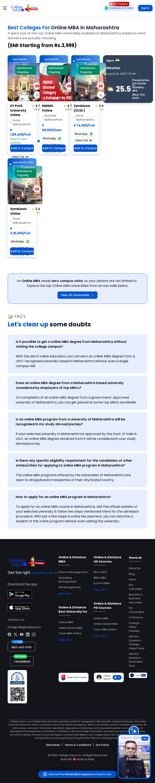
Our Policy (102, 745)
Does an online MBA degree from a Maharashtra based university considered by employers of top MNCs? (70, 385)
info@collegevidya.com (24, 627)
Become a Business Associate (135, 598)
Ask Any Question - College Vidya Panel (136, 642)
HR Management (70, 587)
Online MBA (66, 622)
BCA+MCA (100, 572)
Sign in (145, 8)
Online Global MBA (71, 628)
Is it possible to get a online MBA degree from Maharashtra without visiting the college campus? (71, 344)
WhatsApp (49, 138)
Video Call (18, 156)
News (132, 579)
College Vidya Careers (134, 627)
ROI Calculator (135, 587)
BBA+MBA (100, 578)
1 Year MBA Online (70, 633)
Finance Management (73, 572)
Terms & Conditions (78, 745)
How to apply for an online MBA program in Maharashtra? (63, 497)
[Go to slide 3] (60, 99)
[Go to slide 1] (22, 99)
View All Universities (75, 295)
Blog (132, 574)
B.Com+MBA (102, 583)
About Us (134, 568)
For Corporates (136, 610)
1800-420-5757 (21, 647)
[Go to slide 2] (25, 99)
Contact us (136, 617)
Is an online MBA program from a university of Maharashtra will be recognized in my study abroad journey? (70, 421)
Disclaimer (53, 745)
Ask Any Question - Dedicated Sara (136, 660)
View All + (65, 594)
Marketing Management (67, 580)
